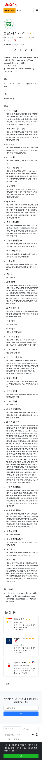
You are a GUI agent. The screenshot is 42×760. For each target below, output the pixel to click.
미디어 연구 (31, 394)
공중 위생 (9, 363)
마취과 (27, 290)
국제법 (15, 555)
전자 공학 (21, 215)
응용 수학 (12, 228)
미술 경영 (17, 514)
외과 (20, 301)
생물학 (22, 368)
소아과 (33, 293)
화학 (15, 316)
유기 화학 (26, 360)
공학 (26, 215)
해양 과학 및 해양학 (20, 311)
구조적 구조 (10, 207)
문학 (20, 267)
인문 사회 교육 (32, 116)
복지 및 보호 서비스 (20, 254)
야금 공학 (34, 205)
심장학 (34, 285)
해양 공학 (26, 225)
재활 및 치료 (13, 298)
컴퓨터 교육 (14, 116)
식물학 (12, 134)
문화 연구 (9, 366)
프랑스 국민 (10, 267)
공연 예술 (19, 150)
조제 (20, 332)
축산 (23, 451)
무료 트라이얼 (9, 10)
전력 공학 (13, 415)
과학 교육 (13, 194)
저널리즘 (13, 464)
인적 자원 (24, 381)
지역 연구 (17, 161)
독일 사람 (33, 264)
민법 (31, 360)
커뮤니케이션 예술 (24, 173)
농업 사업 (26, 441)
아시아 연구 (13, 173)
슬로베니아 (18, 665)
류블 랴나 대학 (20, 662)
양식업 (16, 244)
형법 (29, 555)
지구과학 (31, 311)
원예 (30, 132)
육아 (15, 236)
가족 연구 (9, 257)
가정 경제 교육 (19, 189)
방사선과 (29, 298)
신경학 (16, 288)
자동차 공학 (27, 207)
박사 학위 (17, 83)
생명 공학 (23, 137)
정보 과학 (15, 342)
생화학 (8, 303)
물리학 (11, 316)
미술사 (35, 150)
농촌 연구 (17, 490)
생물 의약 (12, 293)
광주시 (12, 37)
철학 (16, 267)
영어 (12, 98)
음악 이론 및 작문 (20, 148)
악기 (13, 150)
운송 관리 (28, 176)
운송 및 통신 (18, 171)
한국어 (6, 98)
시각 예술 (9, 153)
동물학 (35, 446)
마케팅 (11, 384)
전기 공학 (13, 215)
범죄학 (20, 555)
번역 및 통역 (14, 446)
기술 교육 (22, 116)
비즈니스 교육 (26, 114)
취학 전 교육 (13, 124)
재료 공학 (33, 210)
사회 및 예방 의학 (25, 285)
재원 (25, 371)
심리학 (34, 345)
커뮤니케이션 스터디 (28, 366)
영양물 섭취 (25, 257)
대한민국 (7, 37)
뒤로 (8, 684)
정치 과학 (27, 345)
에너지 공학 (13, 210)
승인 (21, 756)
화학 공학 (17, 212)
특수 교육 (21, 122)
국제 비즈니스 (13, 179)
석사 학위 (8, 83)
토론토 (22, 645)
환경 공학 (15, 140)
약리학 (16, 301)
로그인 (18, 10)
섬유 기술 (9, 493)
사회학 (29, 342)
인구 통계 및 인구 (20, 425)
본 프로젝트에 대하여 (13, 735)
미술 (24, 153)
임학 (26, 134)
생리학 (35, 298)
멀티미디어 (25, 519)
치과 (15, 405)
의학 (13, 303)
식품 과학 (17, 257)
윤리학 (8, 119)
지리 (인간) (17, 340)
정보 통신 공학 (15, 231)
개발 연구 (24, 161)
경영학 (15, 181)
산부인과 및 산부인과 (27, 295)
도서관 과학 (26, 340)
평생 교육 (17, 114)
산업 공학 (32, 212)
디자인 (16, 153)
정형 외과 (9, 288)
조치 (31, 373)
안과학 (27, 288)
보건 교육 (21, 298)
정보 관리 (17, 381)
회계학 (28, 384)
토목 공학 (32, 215)
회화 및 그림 (28, 150)
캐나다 (16, 622)
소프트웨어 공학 (23, 210)
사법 (33, 552)
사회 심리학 (18, 360)
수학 (19, 316)
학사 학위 (26, 83)
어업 (11, 246)
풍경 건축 (17, 132)
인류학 (33, 340)
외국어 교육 (22, 124)
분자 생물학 (20, 134)
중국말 (22, 176)
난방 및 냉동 (18, 225)
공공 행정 (23, 342)
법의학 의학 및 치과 (24, 552)
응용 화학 (12, 438)
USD (27, 729)
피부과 (16, 285)
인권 (15, 552)
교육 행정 (28, 122)
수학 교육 (21, 194)
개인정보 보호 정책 (12, 739)
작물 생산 (17, 436)
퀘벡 (21, 622)
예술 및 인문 (27, 267)
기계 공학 (32, 233)
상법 (25, 555)
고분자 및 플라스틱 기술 (22, 205)
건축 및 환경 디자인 (15, 516)
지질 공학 (9, 433)
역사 (34, 267)
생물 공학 (24, 132)
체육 (28, 124)
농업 (28, 137)
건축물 (31, 231)
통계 (10, 314)
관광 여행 (15, 397)
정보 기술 (31, 371)
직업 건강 (21, 290)
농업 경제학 (18, 441)
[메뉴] (35, 10)
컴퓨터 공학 (16, 218)
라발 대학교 (19, 619)
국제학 (11, 176)
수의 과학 (17, 353)
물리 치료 (33, 301)
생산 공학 (9, 449)
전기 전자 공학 (21, 228)
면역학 (14, 290)
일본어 (16, 176)
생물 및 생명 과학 (19, 314)
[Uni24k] (11, 5)
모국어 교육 (22, 192)
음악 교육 (28, 119)
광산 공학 (33, 493)
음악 (20, 153)
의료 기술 (9, 301)
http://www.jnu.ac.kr (15, 45)
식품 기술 (15, 137)
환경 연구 (25, 246)
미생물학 (26, 301)
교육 (32, 124)
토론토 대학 (19, 638)
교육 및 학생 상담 (18, 119)
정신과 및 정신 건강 (23, 293)
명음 (28, 148)
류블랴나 (26, 665)
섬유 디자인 (32, 254)
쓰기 (35, 360)
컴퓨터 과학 (19, 373)
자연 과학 (29, 314)
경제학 (31, 161)
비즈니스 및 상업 (25, 179)
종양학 (21, 288)
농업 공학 (32, 134)
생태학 (30, 449)
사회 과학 (20, 345)
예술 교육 (13, 122)
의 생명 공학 (14, 295)
